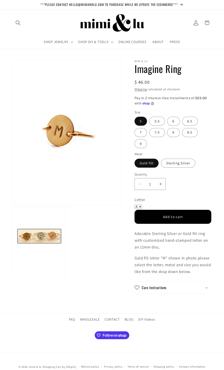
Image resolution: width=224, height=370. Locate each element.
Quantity (141, 174)
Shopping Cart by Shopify (59, 367)
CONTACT (112, 319)
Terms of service (138, 366)
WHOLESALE (90, 319)
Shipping (141, 89)
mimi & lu (35, 367)
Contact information (192, 366)
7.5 (157, 132)
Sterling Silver (178, 163)
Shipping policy (164, 366)
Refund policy (90, 366)
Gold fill (146, 163)
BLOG (129, 319)
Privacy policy (113, 366)
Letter (140, 199)
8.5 (189, 132)
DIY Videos (146, 319)
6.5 (189, 121)
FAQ (72, 319)
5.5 (157, 121)
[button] (18, 22)
